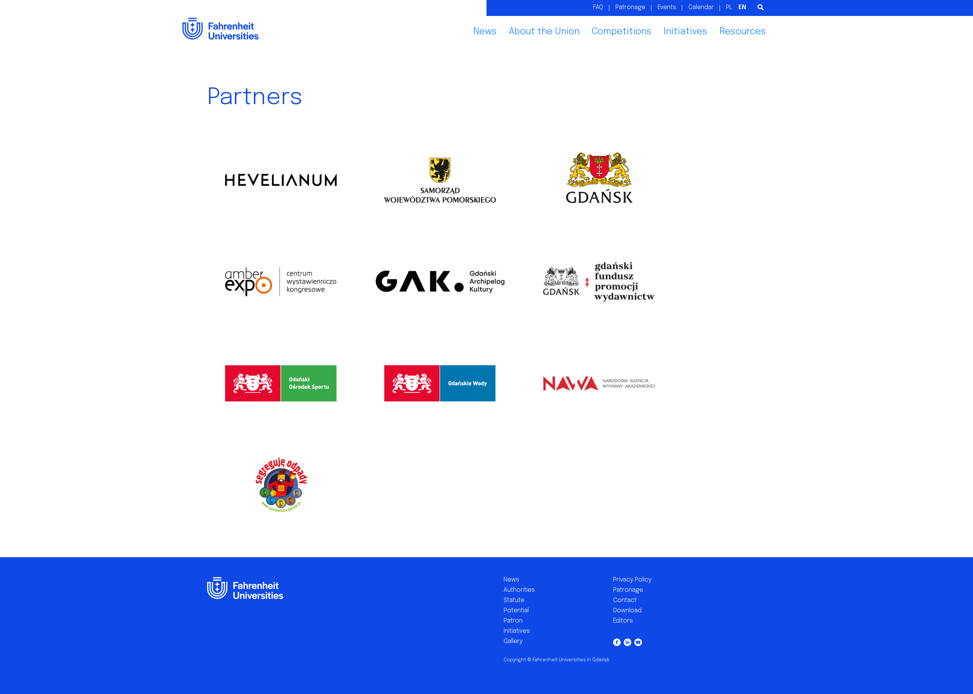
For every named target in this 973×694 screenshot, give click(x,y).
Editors (623, 621)
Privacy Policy (632, 580)
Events (667, 7)
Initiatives (685, 31)
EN (742, 7)
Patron (513, 621)
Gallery (513, 641)
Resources (742, 31)
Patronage (630, 7)
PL (729, 7)
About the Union (544, 31)
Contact (625, 600)
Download (627, 610)
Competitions (621, 31)
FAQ (598, 7)
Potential (516, 610)
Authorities (519, 590)
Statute (514, 600)
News (485, 31)
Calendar (701, 7)
